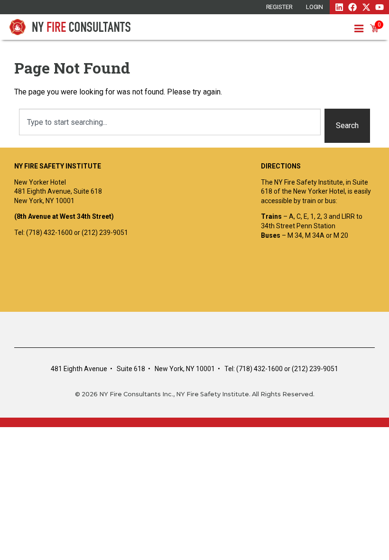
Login (315, 6)
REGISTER (279, 6)
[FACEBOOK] (352, 7)
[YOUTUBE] (379, 7)
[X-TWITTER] (366, 7)
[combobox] (170, 122)
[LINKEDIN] (339, 7)
